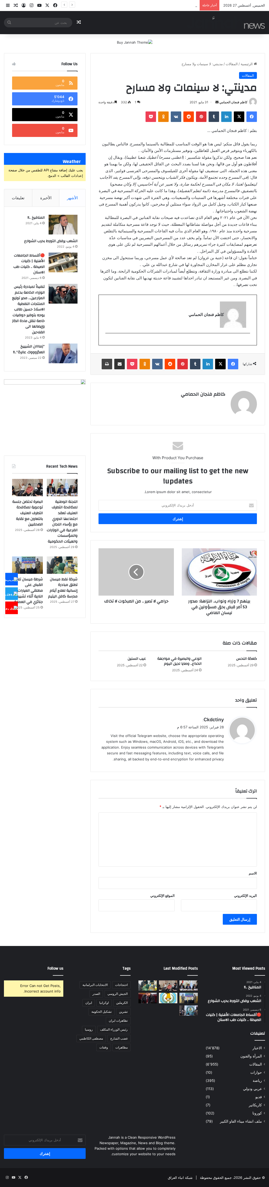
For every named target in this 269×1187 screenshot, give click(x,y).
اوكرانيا (104, 1003)
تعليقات (18, 197)
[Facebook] (11, 579)
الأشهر (72, 197)
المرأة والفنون (251, 1056)
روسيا (89, 1029)
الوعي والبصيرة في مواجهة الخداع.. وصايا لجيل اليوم (179, 661)
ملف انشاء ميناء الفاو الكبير (241, 1121)
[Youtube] (11, 608)
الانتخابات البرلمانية (95, 985)
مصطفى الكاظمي (91, 1038)
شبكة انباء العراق (180, 1177)
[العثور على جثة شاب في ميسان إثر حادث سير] (168, 998)
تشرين (123, 1012)
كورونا (257, 1113)
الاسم (253, 873)
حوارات (256, 1072)
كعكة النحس (246, 658)
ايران (88, 1003)
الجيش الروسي (117, 994)
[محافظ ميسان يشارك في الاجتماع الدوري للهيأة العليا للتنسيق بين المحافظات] (147, 998)
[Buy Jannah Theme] (134, 42)
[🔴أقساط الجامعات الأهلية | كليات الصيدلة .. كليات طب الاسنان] (63, 262)
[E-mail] (247, 342)
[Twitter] (11, 593)
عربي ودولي (252, 1089)
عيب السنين (137, 658)
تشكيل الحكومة (101, 1012)
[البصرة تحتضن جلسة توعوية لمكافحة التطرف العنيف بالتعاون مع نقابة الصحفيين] (27, 487)
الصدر (96, 994)
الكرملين (122, 1003)
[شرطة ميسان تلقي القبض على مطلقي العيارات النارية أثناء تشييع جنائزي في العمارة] (27, 565)
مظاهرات (121, 1047)
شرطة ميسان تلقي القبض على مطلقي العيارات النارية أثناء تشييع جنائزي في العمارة (135, 5)
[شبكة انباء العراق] (226, 22)
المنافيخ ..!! (36, 217)
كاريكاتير (255, 1105)
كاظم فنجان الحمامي (233, 102)
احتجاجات (121, 985)
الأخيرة (45, 197)
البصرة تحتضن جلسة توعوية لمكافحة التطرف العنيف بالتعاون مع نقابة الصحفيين (27, 513)
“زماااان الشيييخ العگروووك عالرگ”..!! (29, 349)
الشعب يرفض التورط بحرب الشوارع (50, 241)
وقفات (103, 1047)
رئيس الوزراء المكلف (114, 1029)
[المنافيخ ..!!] (63, 224)
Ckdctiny (214, 719)
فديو (258, 1097)
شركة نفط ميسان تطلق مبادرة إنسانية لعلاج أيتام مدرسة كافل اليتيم (62, 588)
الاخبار (257, 1048)
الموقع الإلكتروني (162, 895)
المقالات (232, 64)
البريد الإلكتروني (245, 895)
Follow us (55, 968)
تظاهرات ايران (118, 1020)
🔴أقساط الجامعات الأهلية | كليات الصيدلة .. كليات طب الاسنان (29, 264)
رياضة (257, 1080)
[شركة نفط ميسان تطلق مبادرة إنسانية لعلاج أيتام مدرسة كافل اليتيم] (62, 565)
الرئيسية (247, 64)
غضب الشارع (119, 1038)
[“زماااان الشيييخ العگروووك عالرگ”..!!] (63, 353)
